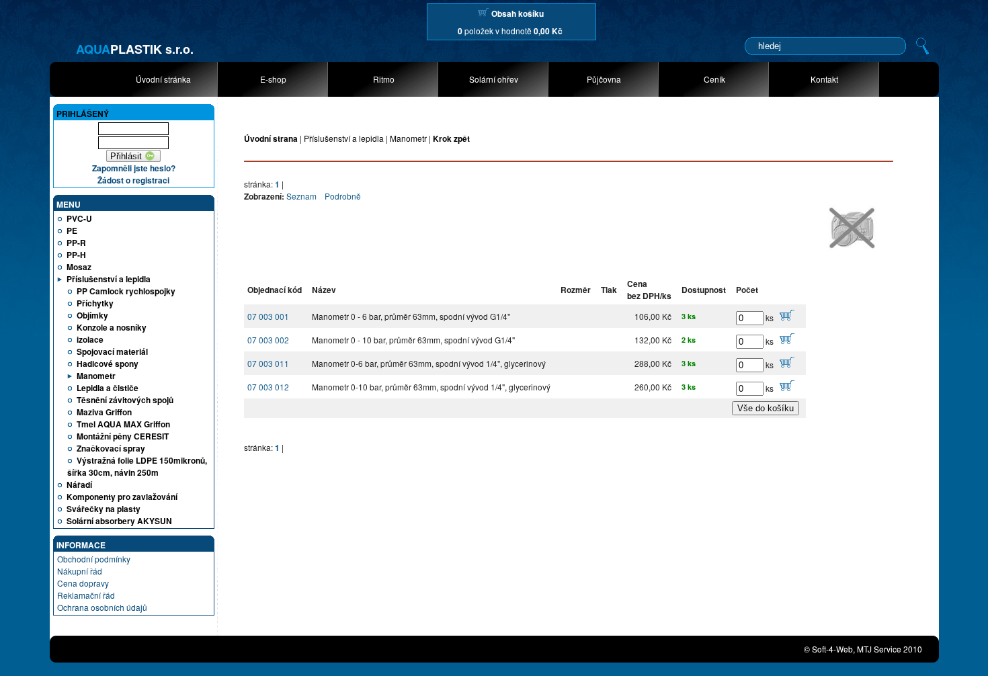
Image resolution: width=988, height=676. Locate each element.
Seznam (301, 196)
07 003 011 (268, 363)
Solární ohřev (493, 79)
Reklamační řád (86, 595)
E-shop (273, 79)
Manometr (408, 138)
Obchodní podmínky (93, 558)
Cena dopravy (83, 583)
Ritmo (384, 79)
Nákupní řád (79, 571)
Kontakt (824, 79)
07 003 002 (268, 339)
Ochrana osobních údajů (102, 607)
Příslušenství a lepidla (344, 138)
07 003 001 (268, 316)
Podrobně (343, 196)
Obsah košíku (517, 13)
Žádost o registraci (133, 180)
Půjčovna (604, 79)
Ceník (714, 79)
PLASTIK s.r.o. (135, 49)
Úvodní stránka (163, 79)
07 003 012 (268, 386)
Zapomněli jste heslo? (133, 168)
